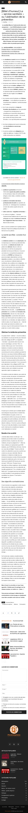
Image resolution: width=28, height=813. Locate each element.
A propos (23, 806)
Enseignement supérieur (7, 604)
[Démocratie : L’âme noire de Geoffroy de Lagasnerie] (5, 633)
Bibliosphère (11, 806)
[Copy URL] (18, 613)
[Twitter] (11, 613)
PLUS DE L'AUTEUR (18, 621)
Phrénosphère (22, 604)
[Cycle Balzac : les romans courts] (4, 763)
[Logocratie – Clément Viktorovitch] (5, 756)
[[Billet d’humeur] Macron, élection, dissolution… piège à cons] (5, 648)
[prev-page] (3, 662)
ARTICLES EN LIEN (6, 621)
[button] (2, 2)
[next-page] (5, 662)
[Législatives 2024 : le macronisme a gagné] (5, 641)
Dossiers (17, 806)
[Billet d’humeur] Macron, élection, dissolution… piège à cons (17, 648)
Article (3, 8)
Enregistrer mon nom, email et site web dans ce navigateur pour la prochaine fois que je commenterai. (13, 699)
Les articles (4, 806)
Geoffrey (5, 22)
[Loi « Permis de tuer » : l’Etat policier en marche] (5, 626)
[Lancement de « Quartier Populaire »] (5, 656)
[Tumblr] (15, 613)
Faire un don (14, 808)
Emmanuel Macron (10, 602)
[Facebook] (8, 613)
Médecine (16, 604)
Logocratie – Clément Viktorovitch (16, 754)
